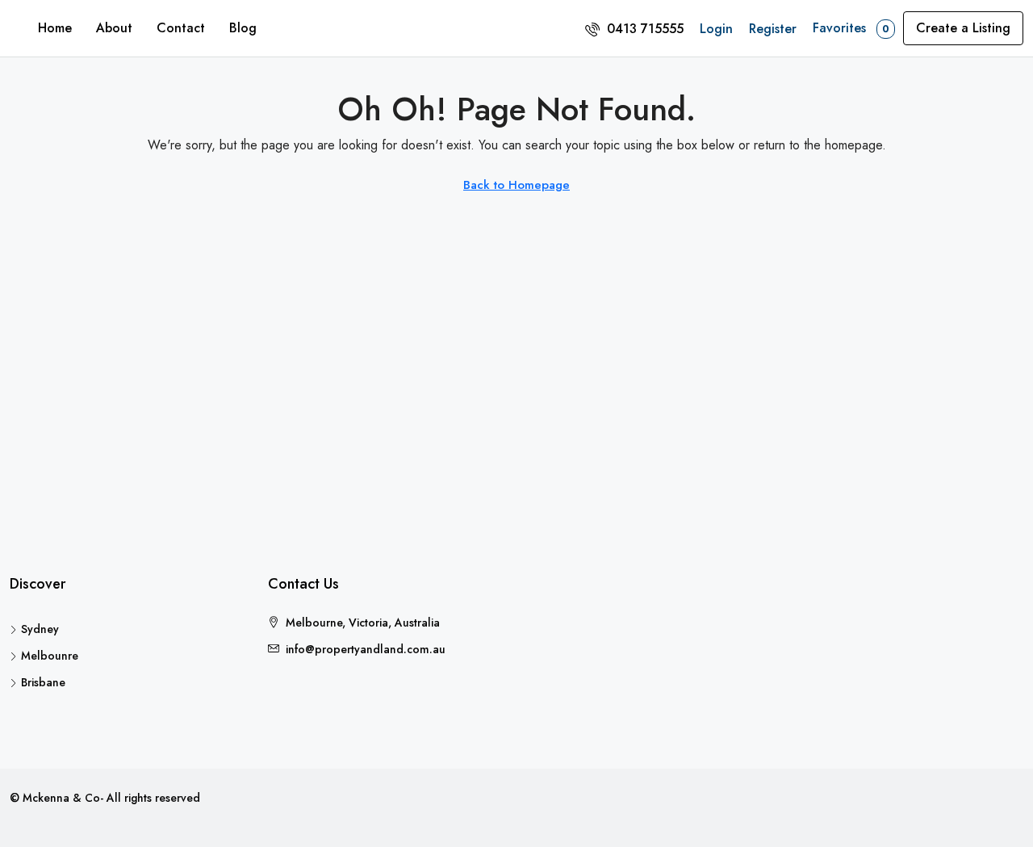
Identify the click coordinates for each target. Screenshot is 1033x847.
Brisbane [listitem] (43, 682)
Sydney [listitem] (40, 629)
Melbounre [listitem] (49, 656)
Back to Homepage (516, 185)
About (114, 28)
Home (55, 28)
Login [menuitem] (716, 28)
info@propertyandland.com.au (365, 649)
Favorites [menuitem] (851, 28)
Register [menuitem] (773, 28)
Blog (243, 28)
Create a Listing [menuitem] (963, 28)
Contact (181, 28)
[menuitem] (634, 28)
